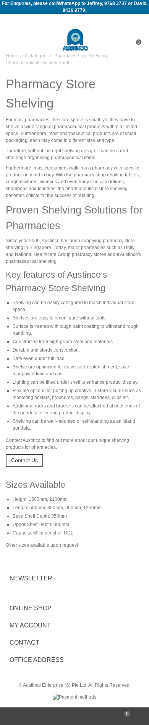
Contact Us (24, 460)
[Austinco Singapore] (75, 39)
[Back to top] (74, 716)
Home (12, 56)
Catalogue (36, 56)
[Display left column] (25, 716)
